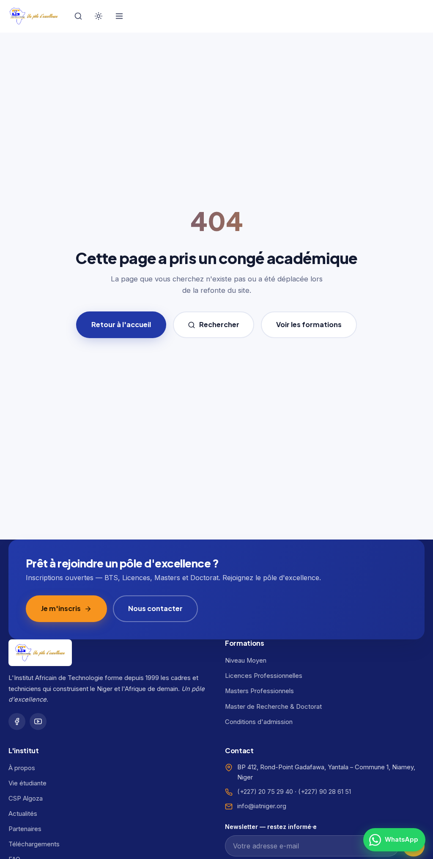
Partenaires (24, 829)
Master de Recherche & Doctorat (273, 706)
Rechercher (219, 324)
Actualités (22, 814)
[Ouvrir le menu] (119, 16)
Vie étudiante (27, 783)
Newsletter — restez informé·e (271, 826)
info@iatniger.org (261, 806)
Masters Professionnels (259, 691)
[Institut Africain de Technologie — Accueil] (33, 16)
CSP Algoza (25, 798)
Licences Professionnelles (263, 676)
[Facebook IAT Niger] (16, 721)
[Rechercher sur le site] (78, 16)
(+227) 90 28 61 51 (324, 792)
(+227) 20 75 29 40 (265, 792)
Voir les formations (309, 324)
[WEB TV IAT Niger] (38, 721)
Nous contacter (155, 608)
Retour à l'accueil (121, 324)
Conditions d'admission (259, 722)
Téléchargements (34, 844)
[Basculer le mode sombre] (98, 16)
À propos (21, 768)
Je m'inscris (61, 608)
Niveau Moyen (245, 660)
